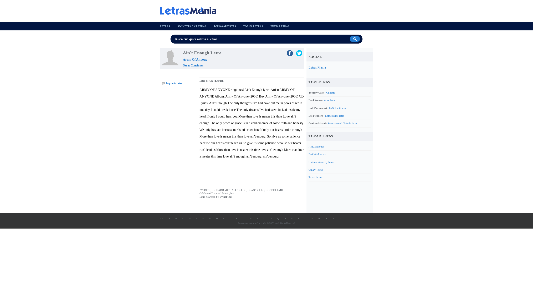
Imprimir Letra (174, 83)
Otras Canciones (193, 65)
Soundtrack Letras (191, 26)
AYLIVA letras (316, 146)
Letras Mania (317, 67)
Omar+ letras (316, 169)
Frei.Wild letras (317, 154)
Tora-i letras (315, 177)
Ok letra (330, 92)
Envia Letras (279, 26)
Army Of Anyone (195, 59)
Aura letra (329, 100)
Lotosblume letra (334, 115)
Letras (165, 26)
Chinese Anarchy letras (321, 162)
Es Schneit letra (337, 108)
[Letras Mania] (190, 10)
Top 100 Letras (253, 26)
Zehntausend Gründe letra (342, 123)
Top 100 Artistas (225, 26)
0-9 (161, 218)
